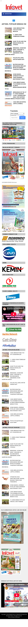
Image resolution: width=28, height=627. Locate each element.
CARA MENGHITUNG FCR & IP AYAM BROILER (18, 29)
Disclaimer (17, 617)
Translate (22, 115)
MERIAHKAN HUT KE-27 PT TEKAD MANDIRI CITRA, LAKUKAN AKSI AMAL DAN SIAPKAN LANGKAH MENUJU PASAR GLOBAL (15, 95)
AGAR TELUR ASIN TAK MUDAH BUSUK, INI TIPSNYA (19, 43)
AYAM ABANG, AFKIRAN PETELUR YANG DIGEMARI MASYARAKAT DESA (17, 409)
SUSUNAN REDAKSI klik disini (9, 182)
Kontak (13, 617)
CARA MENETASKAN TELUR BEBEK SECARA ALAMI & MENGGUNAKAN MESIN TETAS (15, 86)
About (9, 617)
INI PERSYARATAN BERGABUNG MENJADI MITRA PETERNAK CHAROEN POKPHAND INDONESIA (15, 68)
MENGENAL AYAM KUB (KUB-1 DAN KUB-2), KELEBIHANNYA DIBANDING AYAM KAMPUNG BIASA (15, 51)
